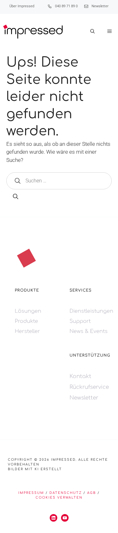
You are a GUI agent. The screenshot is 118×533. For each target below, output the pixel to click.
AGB (91, 493)
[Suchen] (15, 196)
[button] (92, 31)
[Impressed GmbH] (33, 31)
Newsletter (100, 6)
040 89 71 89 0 (66, 6)
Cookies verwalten (59, 497)
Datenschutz (65, 493)
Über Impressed (21, 6)
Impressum (31, 493)
